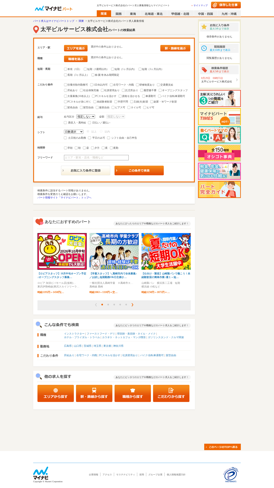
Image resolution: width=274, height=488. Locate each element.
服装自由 (104, 107)
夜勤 (115, 147)
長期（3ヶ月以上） (78, 74)
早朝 (70, 147)
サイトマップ (201, 5)
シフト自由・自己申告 (124, 137)
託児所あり (131, 90)
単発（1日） (74, 69)
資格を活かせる (131, 96)
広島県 (68, 345)
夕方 (97, 147)
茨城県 (87, 345)
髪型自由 (88, 107)
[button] (96, 304)
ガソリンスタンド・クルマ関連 (166, 337)
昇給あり (72, 90)
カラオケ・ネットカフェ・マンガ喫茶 (124, 337)
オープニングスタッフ (175, 90)
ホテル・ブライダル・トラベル (82, 337)
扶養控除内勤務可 (77, 84)
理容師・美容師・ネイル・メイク (136, 333)
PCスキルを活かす (105, 96)
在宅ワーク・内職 (123, 84)
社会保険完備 (91, 90)
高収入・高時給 (77, 122)
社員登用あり (112, 90)
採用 (141, 474)
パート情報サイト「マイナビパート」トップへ (64, 197)
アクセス (107, 474)
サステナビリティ (125, 474)
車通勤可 (151, 96)
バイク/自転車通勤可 (173, 96)
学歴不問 (123, 101)
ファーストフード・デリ (101, 333)
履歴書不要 (150, 90)
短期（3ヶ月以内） (153, 69)
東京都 (107, 345)
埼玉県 (97, 345)
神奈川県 (118, 345)
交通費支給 (166, 84)
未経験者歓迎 (104, 101)
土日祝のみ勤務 (77, 137)
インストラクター (74, 333)
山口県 (78, 345)
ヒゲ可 (150, 107)
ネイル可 (136, 107)
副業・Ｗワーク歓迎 (165, 101)
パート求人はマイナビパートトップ (53, 20)
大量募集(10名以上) (78, 96)
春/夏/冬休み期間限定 (107, 74)
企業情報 (93, 474)
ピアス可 (120, 107)
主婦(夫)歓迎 (141, 101)
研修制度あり (147, 84)
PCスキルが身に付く (79, 101)
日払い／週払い (101, 122)
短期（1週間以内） (98, 69)
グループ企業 (155, 474)
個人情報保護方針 (176, 474)
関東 (81, 20)
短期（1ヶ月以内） (125, 69)
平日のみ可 (98, 137)
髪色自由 (72, 107)
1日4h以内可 (101, 84)
